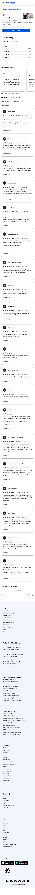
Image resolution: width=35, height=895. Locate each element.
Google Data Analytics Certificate (11, 650)
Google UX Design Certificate (10, 657)
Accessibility (6, 833)
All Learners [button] (5, 101)
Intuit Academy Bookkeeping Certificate (13, 666)
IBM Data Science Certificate (10, 664)
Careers (5, 755)
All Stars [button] (16, 101)
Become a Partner (7, 776)
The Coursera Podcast (8, 805)
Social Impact (6, 778)
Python (4, 629)
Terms (4, 826)
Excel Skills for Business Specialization (12, 691)
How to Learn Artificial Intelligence (11, 727)
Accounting (5, 611)
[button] (9, 586)
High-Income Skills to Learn (9, 725)
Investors (5, 823)
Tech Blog (5, 808)
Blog (4, 803)
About (4, 748)
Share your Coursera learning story (11, 734)
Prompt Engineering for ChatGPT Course (13, 698)
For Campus (6, 773)
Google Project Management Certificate (13, 654)
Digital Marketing (7, 620)
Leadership (5, 752)
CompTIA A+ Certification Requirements (13, 718)
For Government (7, 771)
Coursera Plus (6, 759)
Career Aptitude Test (8, 713)
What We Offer (6, 750)
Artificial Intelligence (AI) (9, 613)
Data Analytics (6, 618)
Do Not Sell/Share (7, 847)
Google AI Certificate (8, 645)
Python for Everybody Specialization (12, 700)
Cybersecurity (6, 615)
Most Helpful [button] (5, 105)
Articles (5, 837)
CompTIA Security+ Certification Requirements (14, 720)
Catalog (5, 757)
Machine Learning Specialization (11, 695)
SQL (4, 632)
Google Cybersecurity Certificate (11, 647)
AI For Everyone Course (9, 684)
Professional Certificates (9, 762)
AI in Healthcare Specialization (10, 686)
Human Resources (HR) (8, 622)
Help (4, 830)
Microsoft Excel (6, 625)
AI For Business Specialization (10, 682)
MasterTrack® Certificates (9, 764)
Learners (5, 796)
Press (4, 821)
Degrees (5, 766)
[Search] (32, 3)
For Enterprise (6, 769)
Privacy (4, 828)
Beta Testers (6, 801)
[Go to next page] (32, 590)
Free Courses (6, 780)
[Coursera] (10, 2)
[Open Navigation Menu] (3, 3)
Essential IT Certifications (9, 723)
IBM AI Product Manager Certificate (11, 661)
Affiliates (5, 842)
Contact (5, 835)
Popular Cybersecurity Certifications (12, 732)
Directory (5, 840)
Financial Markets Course (9, 693)
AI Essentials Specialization (9, 679)
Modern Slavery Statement (9, 844)
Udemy (4, 783)
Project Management (8, 627)
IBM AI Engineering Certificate (10, 659)
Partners (5, 798)
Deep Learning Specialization (10, 689)
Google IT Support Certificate (10, 652)
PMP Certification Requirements (11, 730)
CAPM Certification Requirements (11, 716)
